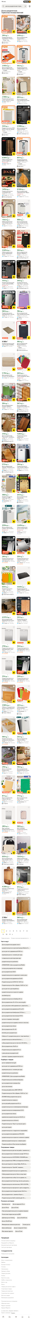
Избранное (16, 1317)
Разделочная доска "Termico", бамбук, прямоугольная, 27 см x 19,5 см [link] (23, 620)
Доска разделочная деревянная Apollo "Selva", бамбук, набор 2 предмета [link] (23, 920)
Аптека (3, 1275)
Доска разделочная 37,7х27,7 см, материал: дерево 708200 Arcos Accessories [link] (8, 375)
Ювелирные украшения (7, 1297)
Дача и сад (4, 1282)
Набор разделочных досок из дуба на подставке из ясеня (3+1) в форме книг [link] (8, 160)
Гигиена (3, 1266)
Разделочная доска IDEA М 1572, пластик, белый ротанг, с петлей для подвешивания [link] (8, 128)
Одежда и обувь (5, 1271)
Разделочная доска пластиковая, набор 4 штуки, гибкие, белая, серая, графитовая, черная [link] (22, 467)
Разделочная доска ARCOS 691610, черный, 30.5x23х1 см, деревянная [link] (23, 589)
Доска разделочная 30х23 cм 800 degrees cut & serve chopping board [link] (8, 68)
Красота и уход (5, 1277)
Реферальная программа (7, 1253)
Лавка (9, 1317)
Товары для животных (7, 1291)
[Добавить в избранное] (14, 17)
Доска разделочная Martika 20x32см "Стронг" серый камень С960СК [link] (23, 344)
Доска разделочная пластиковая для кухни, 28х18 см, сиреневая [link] (23, 314)
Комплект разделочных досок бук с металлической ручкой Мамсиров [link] (8, 889)
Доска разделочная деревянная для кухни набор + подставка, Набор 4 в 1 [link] (8, 620)
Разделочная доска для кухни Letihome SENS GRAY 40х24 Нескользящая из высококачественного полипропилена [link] (8, 283)
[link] (11, 944)
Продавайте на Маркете (7, 1243)
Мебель (3, 1262)
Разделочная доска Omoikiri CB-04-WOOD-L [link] (8, 920)
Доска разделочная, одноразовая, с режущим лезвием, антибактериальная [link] (22, 38)
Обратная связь (5, 1303)
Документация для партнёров (9, 1245)
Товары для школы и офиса (8, 1286)
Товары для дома (5, 1273)
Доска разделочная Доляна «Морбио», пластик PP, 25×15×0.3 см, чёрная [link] (22, 253)
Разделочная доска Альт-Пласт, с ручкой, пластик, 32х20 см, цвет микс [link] (23, 283)
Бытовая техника (5, 1264)
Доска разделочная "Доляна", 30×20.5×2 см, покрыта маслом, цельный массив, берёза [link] (8, 467)
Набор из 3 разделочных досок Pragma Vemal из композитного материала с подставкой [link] (8, 708)
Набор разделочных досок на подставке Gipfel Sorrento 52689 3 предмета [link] (23, 528)
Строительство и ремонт (7, 1293)
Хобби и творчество (6, 1280)
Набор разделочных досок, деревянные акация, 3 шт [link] (7, 253)
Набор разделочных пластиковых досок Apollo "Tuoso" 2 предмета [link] (7, 222)
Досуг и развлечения (6, 1260)
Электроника (4, 1269)
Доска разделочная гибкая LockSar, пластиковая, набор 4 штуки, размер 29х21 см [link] (23, 739)
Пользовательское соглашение (9, 1301)
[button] (30, 6)
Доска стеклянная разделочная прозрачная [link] (6, 769)
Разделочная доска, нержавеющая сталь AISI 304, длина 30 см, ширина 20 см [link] (8, 314)
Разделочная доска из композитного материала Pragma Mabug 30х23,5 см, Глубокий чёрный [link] (23, 889)
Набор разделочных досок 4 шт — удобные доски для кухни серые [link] (23, 859)
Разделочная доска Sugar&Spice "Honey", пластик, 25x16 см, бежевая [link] (7, 38)
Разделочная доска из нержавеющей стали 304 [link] (23, 559)
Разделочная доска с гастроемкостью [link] (7, 192)
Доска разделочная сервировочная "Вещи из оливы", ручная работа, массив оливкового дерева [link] (23, 192)
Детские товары (5, 1295)
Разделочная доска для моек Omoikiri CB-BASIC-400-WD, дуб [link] (8, 344)
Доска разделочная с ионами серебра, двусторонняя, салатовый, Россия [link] (7, 406)
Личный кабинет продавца (8, 1240)
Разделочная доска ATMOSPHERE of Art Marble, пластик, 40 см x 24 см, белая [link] (23, 160)
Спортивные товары (6, 1289)
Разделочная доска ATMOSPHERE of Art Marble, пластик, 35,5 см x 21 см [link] (23, 68)
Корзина (22, 1317)
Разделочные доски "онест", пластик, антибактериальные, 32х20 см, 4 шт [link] (7, 589)
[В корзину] (14, 31)
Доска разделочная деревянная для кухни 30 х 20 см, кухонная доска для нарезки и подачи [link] (23, 769)
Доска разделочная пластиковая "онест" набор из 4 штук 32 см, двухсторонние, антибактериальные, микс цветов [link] (8, 859)
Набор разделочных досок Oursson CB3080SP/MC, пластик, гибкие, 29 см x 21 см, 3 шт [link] (23, 708)
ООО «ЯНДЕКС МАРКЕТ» (12, 1311)
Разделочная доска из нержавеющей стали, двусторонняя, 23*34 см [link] (23, 679)
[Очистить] (25, 6)
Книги (3, 1284)
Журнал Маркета (5, 1307)
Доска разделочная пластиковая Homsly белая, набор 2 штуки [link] (22, 222)
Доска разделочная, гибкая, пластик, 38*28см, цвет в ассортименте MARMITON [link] (7, 798)
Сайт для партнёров (6, 1247)
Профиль (29, 1317)
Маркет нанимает (5, 1305)
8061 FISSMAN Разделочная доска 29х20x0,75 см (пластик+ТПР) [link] (22, 829)
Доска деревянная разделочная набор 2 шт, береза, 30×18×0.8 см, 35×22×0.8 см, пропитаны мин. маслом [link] (23, 406)
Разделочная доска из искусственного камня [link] (8, 99)
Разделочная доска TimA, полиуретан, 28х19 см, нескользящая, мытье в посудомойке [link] (23, 375)
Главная (3, 1317)
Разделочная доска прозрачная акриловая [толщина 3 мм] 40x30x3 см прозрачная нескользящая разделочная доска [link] (8, 739)
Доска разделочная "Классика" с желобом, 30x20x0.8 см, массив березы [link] (8, 436)
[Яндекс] (13, 1313)
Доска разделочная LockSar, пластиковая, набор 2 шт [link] (7, 528)
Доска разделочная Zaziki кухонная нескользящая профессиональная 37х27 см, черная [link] (22, 128)
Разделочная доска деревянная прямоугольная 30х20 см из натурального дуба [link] (23, 436)
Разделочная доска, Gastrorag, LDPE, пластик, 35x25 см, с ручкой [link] (7, 497)
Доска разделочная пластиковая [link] (22, 798)
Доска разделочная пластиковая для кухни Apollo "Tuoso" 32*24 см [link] (23, 100)
